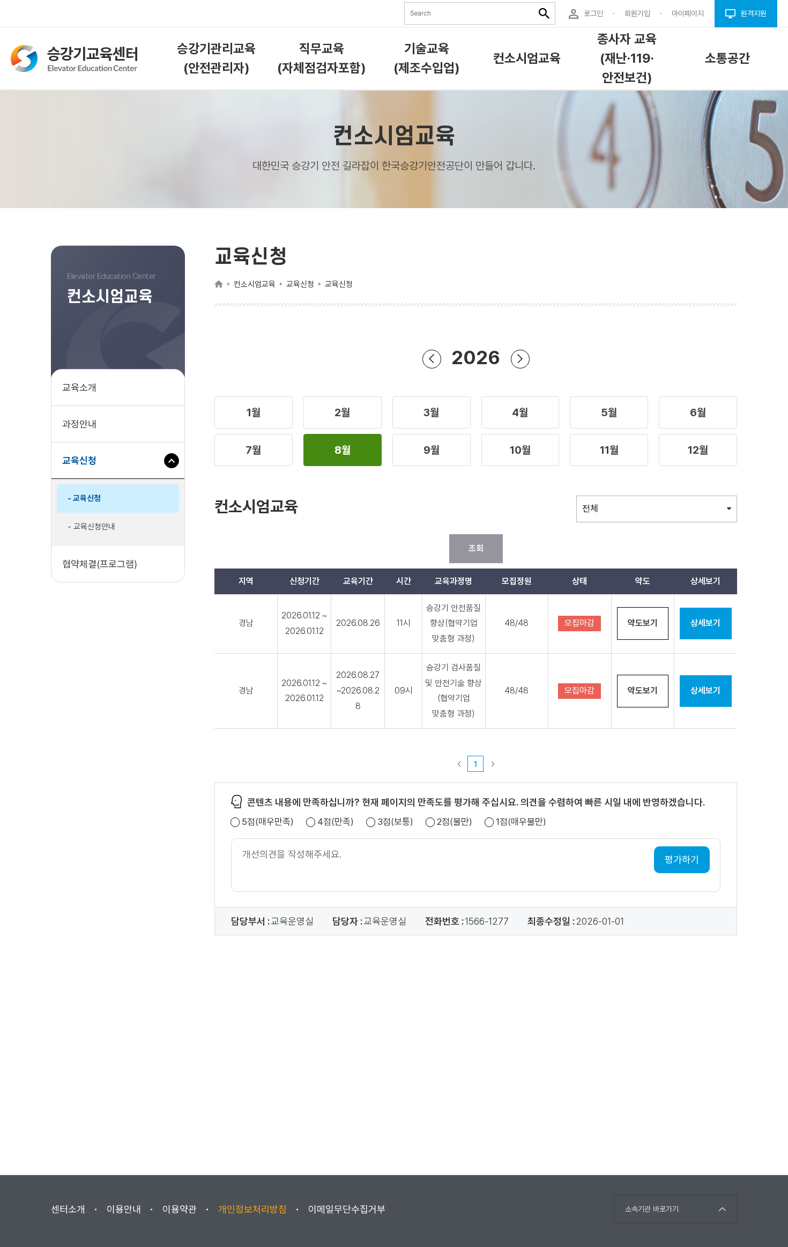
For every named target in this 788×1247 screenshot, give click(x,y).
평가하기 (682, 859)
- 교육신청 (84, 498)
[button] (253, 412)
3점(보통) (395, 822)
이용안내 (124, 1209)
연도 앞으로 (520, 359)
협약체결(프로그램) (99, 564)
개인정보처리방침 (252, 1209)
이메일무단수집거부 (346, 1209)
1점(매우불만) (521, 822)
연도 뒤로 (431, 359)
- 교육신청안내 (91, 527)
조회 (476, 548)
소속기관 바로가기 (652, 1209)
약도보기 (643, 623)
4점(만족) (335, 822)
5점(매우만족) (268, 822)
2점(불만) (454, 822)
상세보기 (705, 623)
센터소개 (68, 1209)
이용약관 (179, 1209)
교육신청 (83, 466)
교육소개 (79, 387)
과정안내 (79, 424)
